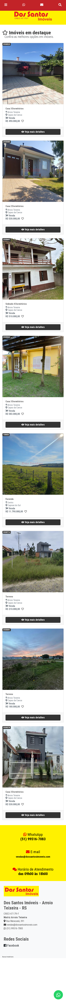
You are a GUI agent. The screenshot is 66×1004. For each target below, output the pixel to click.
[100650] (25, 511)
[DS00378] (22, 804)
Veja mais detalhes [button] (34, 131)
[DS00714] (22, 609)
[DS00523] (22, 121)
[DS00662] (22, 414)
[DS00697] (22, 316)
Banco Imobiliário (7, 957)
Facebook (12, 945)
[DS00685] (22, 218)
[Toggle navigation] (5, 4)
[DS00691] (22, 706)
